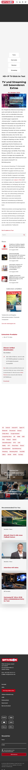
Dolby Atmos (5, 433)
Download (6, 381)
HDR (23, 436)
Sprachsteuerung (16, 448)
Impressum (5, 703)
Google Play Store (6, 436)
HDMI (18, 436)
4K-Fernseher (7, 591)
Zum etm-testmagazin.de (8, 323)
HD (14, 436)
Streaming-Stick (14, 451)
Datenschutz (5, 700)
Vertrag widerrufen (8, 690)
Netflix (4, 445)
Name (3, 739)
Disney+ (19, 430)
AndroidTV (14, 427)
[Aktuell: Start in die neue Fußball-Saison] (14, 525)
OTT (9, 445)
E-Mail (3, 744)
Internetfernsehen (6, 442)
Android (8, 427)
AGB (3, 697)
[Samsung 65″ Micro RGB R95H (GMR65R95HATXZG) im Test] (14, 588)
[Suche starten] (24, 235)
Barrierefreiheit (6, 706)
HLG (3, 439)
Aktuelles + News (8, 529)
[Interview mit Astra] (14, 556)
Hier (4, 368)
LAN (19, 442)
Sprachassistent (6, 448)
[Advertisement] (14, 38)
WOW (14, 454)
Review (22, 445)
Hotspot (9, 439)
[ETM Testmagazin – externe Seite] (14, 312)
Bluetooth (4, 430)
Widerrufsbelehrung (7, 694)
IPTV (14, 442)
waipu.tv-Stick (18, 180)
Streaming (4, 451)
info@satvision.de (10, 674)
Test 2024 (22, 451)
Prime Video (15, 445)
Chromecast (12, 430)
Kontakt (4, 684)
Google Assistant (15, 433)
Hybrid (14, 439)
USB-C (4, 454)
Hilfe (3, 687)
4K (3, 427)
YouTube (20, 454)
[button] (25, 2)
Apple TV (22, 427)
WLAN (9, 454)
